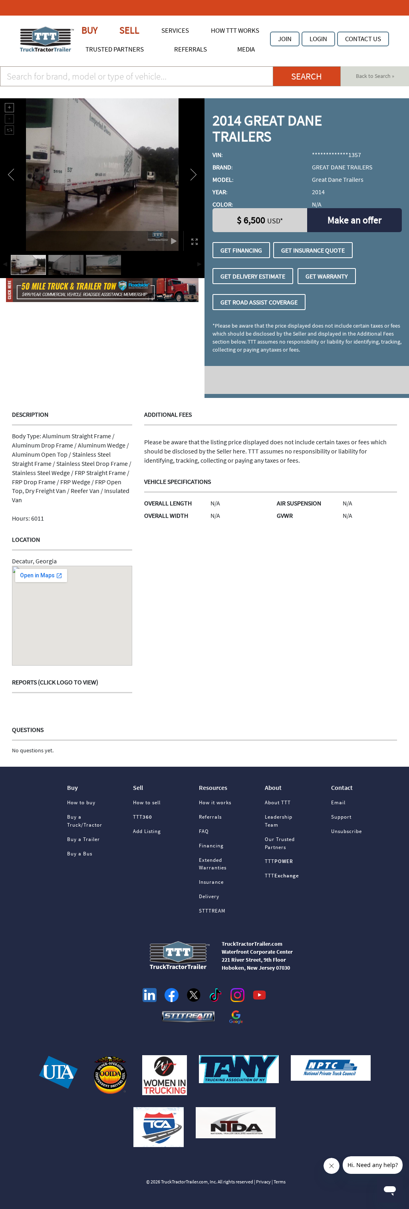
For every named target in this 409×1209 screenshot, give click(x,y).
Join (285, 38)
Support (341, 816)
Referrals (190, 49)
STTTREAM (212, 910)
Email (338, 802)
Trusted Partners (114, 49)
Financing (211, 845)
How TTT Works (235, 30)
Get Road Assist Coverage (259, 302)
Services (175, 30)
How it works (215, 802)
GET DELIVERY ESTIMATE (252, 276)
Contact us (363, 38)
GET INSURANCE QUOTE (313, 250)
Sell (129, 30)
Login (318, 38)
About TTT (278, 802)
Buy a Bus (79, 853)
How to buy (81, 802)
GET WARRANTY (327, 276)
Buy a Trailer (83, 839)
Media (246, 49)
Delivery (209, 896)
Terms (280, 1182)
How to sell (147, 802)
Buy (89, 30)
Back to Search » (375, 76)
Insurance (211, 882)
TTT (142, 816)
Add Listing (147, 831)
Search (306, 76)
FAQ (204, 831)
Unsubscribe (346, 831)
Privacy (263, 1182)
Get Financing (241, 250)
